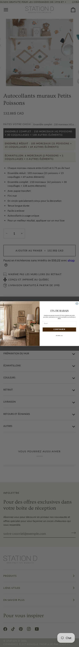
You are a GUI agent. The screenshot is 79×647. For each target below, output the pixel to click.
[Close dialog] (77, 303)
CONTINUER (59, 329)
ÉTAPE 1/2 (59, 335)
